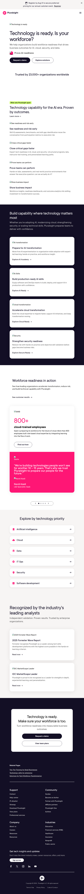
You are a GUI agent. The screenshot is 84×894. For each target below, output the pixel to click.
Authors (48, 812)
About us (13, 826)
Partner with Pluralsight (54, 801)
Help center (14, 797)
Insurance (48, 837)
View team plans (42, 743)
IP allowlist (14, 801)
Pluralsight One (51, 808)
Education (49, 826)
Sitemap (13, 805)
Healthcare (49, 833)
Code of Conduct (52, 887)
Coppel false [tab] (43, 503)
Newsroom (13, 833)
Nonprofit (48, 840)
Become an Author (52, 797)
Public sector (50, 844)
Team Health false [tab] (40, 503)
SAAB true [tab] (38, 503)
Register (57, 6)
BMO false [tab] (45, 503)
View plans (14, 812)
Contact (13, 794)
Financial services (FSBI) (54, 830)
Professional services (17, 815)
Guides (48, 794)
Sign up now (17, 860)
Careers (12, 830)
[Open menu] (80, 13)
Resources (13, 837)
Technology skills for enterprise (21, 773)
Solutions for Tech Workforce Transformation (26, 776)
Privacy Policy (41, 887)
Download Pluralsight (17, 808)
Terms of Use (30, 887)
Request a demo (42, 736)
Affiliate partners (51, 805)
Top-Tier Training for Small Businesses (23, 770)
